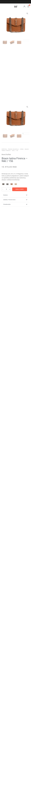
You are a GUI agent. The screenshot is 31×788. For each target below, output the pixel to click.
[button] (15, 195)
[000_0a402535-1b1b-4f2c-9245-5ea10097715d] (15, 25)
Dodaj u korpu (20, 189)
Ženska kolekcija (13, 149)
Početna (4, 149)
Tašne (22, 149)
